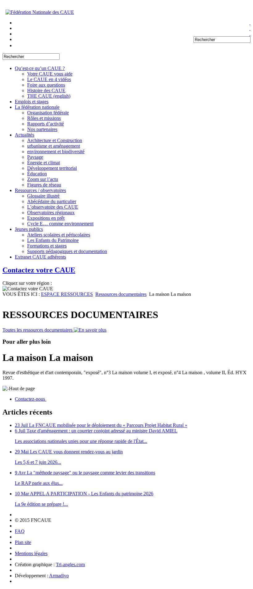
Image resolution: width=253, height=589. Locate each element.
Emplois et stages (31, 101)
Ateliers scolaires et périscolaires (58, 234)
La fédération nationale (37, 107)
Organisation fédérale (48, 112)
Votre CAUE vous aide (50, 73)
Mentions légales (31, 553)
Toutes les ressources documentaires (38, 330)
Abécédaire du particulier (51, 201)
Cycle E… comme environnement (60, 223)
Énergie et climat (43, 162)
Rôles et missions (44, 118)
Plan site (23, 542)
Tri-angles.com (70, 564)
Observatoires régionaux (51, 212)
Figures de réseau (44, 184)
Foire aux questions (46, 85)
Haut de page (22, 388)
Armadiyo (59, 575)
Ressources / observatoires (40, 190)
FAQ (20, 531)
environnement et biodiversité (56, 151)
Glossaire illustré (43, 195)
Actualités (24, 134)
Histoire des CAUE (46, 90)
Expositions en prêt (45, 218)
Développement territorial (52, 168)
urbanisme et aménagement (53, 146)
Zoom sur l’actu (42, 179)
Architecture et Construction (54, 140)
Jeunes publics (29, 229)
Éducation (37, 173)
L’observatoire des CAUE (52, 207)
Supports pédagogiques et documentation (67, 251)
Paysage (35, 157)
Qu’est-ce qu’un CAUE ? (40, 68)
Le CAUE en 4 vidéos (49, 79)
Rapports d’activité (45, 123)
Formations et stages (47, 245)
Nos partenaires (42, 129)
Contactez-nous (30, 399)
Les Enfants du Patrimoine (53, 240)
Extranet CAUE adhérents (40, 257)
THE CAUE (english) (48, 96)
